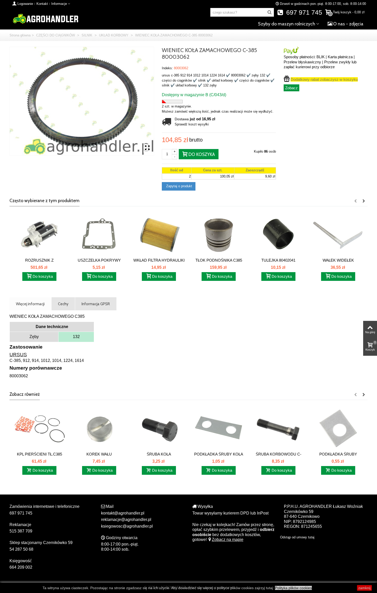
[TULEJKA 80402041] (278, 234)
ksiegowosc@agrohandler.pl (127, 526)
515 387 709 (20, 531)
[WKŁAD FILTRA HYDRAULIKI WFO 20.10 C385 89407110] (159, 234)
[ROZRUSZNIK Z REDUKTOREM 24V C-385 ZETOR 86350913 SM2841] (39, 234)
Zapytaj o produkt (178, 186)
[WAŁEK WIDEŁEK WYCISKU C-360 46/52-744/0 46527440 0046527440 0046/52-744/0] (338, 234)
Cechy (63, 303)
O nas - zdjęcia (348, 24)
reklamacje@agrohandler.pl (126, 519)
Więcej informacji (30, 303)
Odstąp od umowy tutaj (297, 537)
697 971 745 (303, 12)
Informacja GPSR (96, 303)
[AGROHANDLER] (45, 18)
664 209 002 (20, 567)
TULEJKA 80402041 (278, 260)
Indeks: (167, 68)
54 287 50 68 (21, 549)
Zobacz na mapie (227, 539)
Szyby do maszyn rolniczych (286, 24)
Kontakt (42, 4)
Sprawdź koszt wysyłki (192, 124)
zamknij (364, 588)
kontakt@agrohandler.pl (122, 513)
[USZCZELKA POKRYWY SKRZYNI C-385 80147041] (99, 234)
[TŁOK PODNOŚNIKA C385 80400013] (218, 234)
